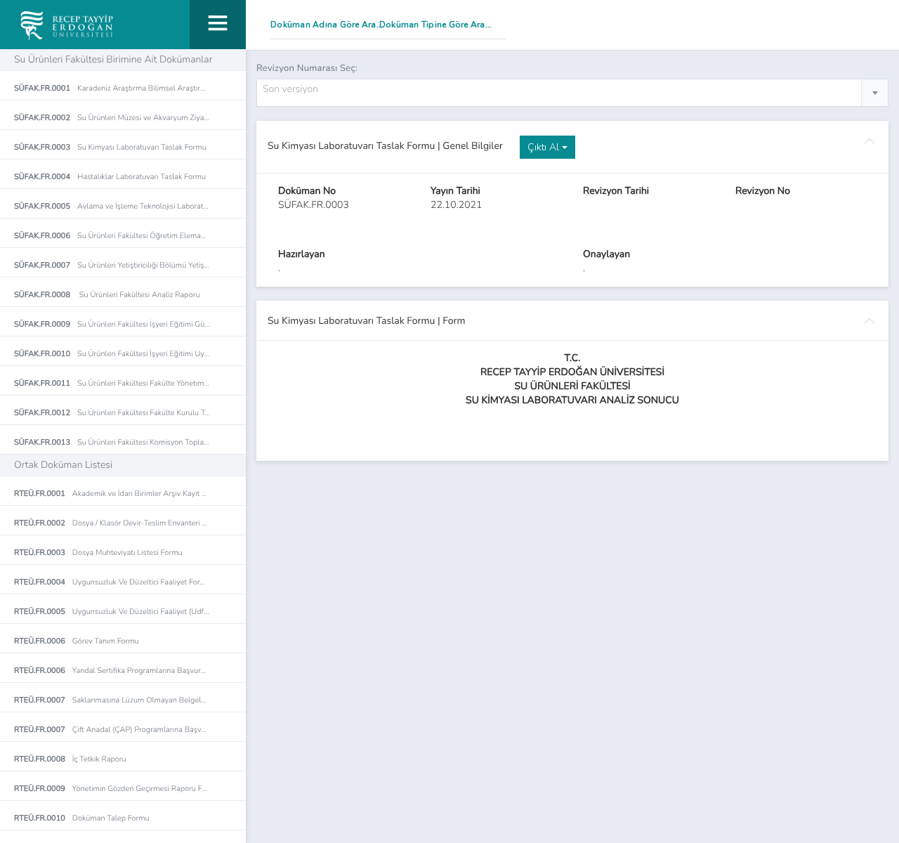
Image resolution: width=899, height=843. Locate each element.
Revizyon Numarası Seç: (306, 68)
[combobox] (572, 93)
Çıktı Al (544, 147)
